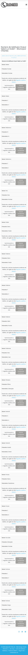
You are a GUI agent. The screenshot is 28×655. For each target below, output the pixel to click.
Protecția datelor (12, 650)
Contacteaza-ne (14, 652)
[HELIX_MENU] (26, 4)
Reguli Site (21, 650)
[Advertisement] (14, 23)
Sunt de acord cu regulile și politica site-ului (9, 87)
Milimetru (5, 648)
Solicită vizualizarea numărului (21, 87)
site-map (11, 648)
